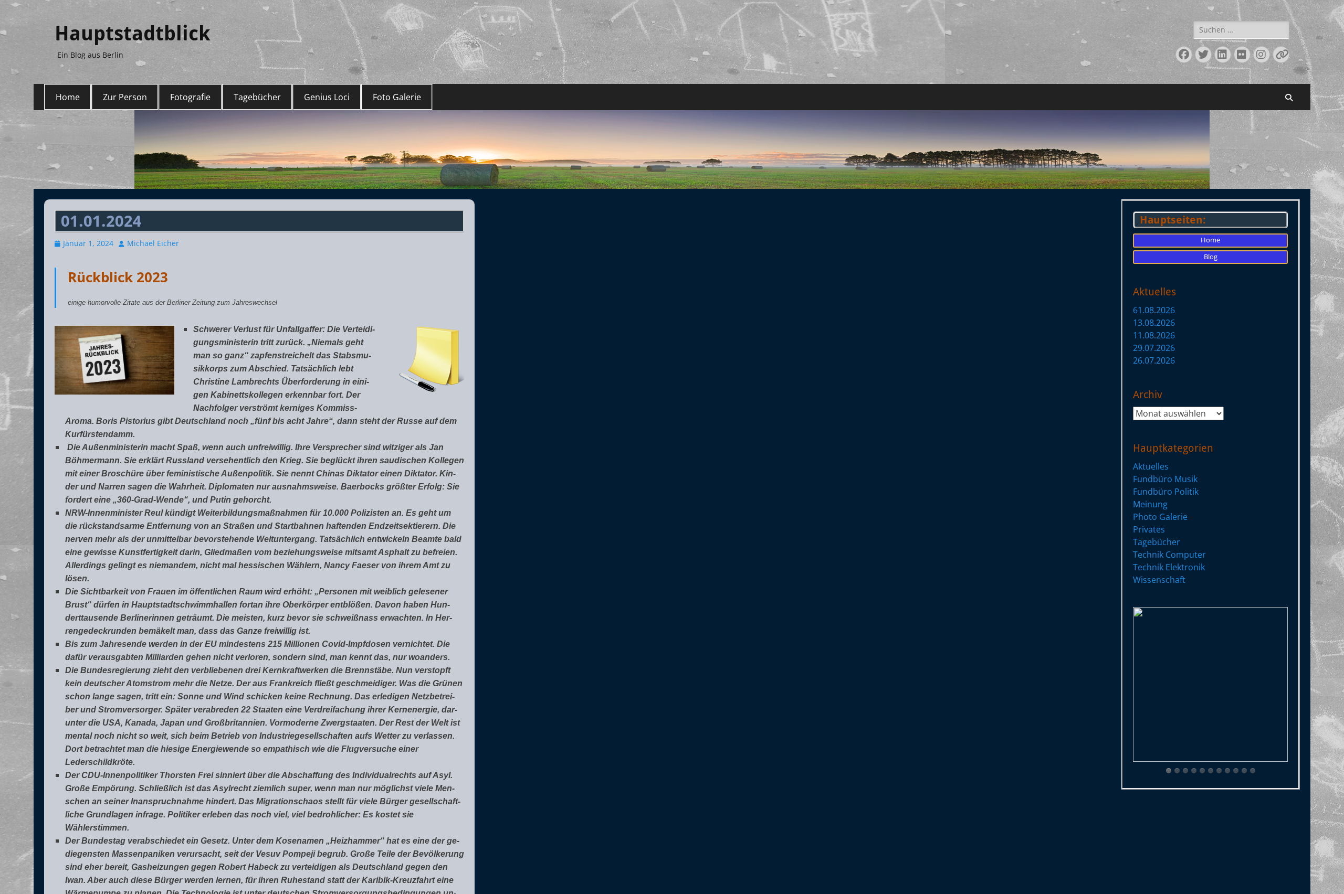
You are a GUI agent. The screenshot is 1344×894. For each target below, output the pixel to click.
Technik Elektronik (1169, 567)
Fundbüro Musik (1165, 479)
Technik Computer (1169, 554)
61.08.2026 (1154, 310)
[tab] (1168, 770)
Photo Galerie (1160, 517)
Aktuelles (1151, 466)
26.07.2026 (1154, 360)
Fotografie (190, 97)
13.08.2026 (1154, 322)
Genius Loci (327, 97)
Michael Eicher (153, 243)
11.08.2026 (1154, 335)
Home (68, 97)
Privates (1149, 529)
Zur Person (125, 97)
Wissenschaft (1159, 580)
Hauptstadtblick (132, 33)
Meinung (1150, 504)
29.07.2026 (1154, 348)
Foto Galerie (397, 97)
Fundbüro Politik (1166, 491)
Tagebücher (257, 97)
